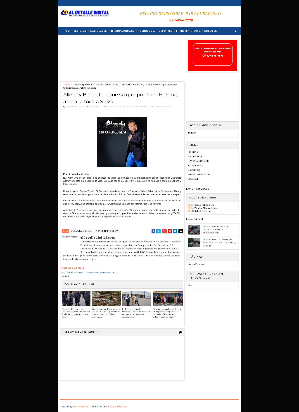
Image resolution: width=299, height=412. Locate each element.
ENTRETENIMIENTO (188, 31)
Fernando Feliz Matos (202, 205)
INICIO (66, 31)
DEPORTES (165, 31)
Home (67, 84)
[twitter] (236, 3)
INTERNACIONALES (122, 31)
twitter (192, 132)
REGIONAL (80, 31)
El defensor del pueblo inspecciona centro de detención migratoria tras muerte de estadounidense (136, 313)
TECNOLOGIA (146, 31)
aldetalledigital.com (201, 211)
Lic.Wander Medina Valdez (204, 208)
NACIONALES (98, 31)
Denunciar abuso (197, 188)
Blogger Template (117, 406)
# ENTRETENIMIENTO (107, 231)
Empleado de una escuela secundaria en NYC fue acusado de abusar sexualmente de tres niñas (76, 313)
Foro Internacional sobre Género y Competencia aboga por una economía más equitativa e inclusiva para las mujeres (167, 313)
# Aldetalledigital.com (81, 231)
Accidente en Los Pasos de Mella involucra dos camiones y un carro (219, 242)
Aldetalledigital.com (82, 84)
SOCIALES (210, 31)
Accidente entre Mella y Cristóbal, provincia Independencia (215, 229)
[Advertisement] (122, 59)
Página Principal (194, 219)
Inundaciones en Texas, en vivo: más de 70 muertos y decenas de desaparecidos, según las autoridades (106, 313)
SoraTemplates (81, 406)
